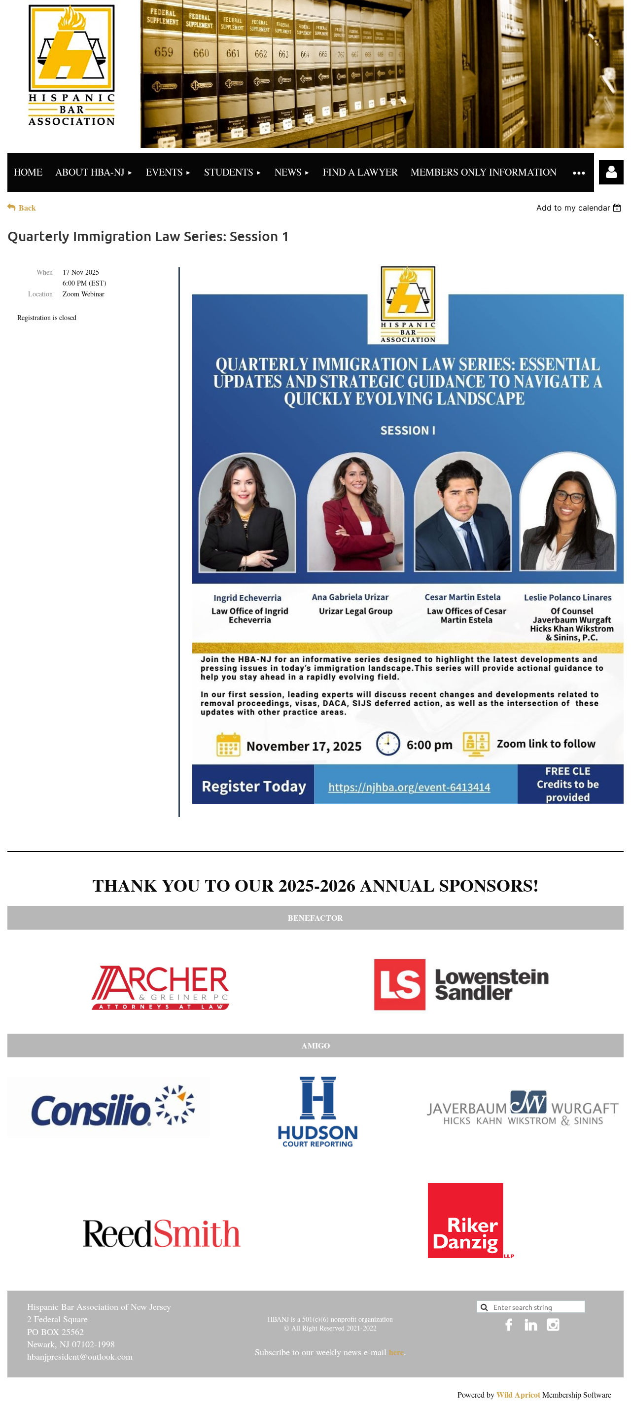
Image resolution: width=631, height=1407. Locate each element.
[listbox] (580, 208)
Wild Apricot (518, 1394)
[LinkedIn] (531, 1325)
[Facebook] (509, 1325)
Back (27, 207)
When (44, 272)
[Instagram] (553, 1325)
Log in (611, 172)
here (396, 1352)
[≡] (578, 172)
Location (40, 293)
